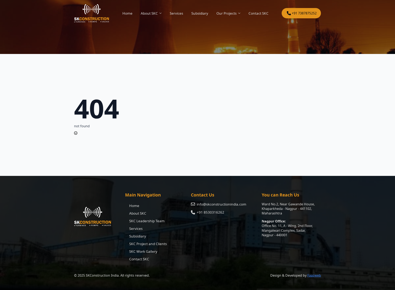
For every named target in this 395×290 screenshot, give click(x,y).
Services (176, 13)
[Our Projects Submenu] (240, 13)
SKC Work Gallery (143, 251)
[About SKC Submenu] (162, 13)
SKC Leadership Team (147, 221)
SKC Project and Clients (148, 243)
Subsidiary (199, 13)
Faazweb (314, 275)
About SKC (149, 13)
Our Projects (226, 13)
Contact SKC (258, 13)
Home (127, 13)
